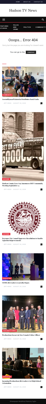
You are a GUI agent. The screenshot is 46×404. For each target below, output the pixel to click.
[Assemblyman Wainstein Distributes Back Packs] (23, 82)
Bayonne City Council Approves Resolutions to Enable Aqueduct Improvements (22, 239)
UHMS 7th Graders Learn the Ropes (15, 283)
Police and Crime (16, 27)
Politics (27, 27)
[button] (43, 20)
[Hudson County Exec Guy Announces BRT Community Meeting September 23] (23, 146)
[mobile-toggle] (3, 20)
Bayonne (6, 179)
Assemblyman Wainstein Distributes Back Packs (20, 99)
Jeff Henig (7, 103)
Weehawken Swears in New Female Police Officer (21, 335)
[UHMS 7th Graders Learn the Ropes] (23, 266)
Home (18, 2)
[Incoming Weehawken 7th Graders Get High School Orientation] (23, 363)
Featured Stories (9, 330)
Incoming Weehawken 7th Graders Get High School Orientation (21, 382)
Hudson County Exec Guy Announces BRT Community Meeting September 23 (22, 184)
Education (7, 278)
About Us (26, 2)
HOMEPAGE (30, 52)
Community (7, 95)
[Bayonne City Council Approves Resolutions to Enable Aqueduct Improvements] (23, 217)
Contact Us (38, 2)
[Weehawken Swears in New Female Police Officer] (23, 314)
